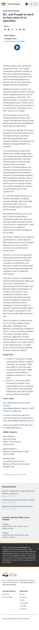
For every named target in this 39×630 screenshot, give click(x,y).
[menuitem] (10, 594)
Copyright (23, 606)
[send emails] (24, 30)
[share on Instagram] (13, 30)
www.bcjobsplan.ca (14, 427)
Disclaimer (23, 597)
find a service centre (9, 584)
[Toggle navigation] (31, 4)
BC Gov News (14, 4)
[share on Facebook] (5, 30)
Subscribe (5, 594)
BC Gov (22, 594)
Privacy (22, 600)
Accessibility (24, 603)
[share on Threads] (17, 30)
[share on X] (9, 30)
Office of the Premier (11, 11)
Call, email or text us (27, 582)
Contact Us (23, 609)
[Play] (17, 47)
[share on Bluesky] (20, 30)
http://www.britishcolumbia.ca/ (21, 420)
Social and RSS (7, 597)
